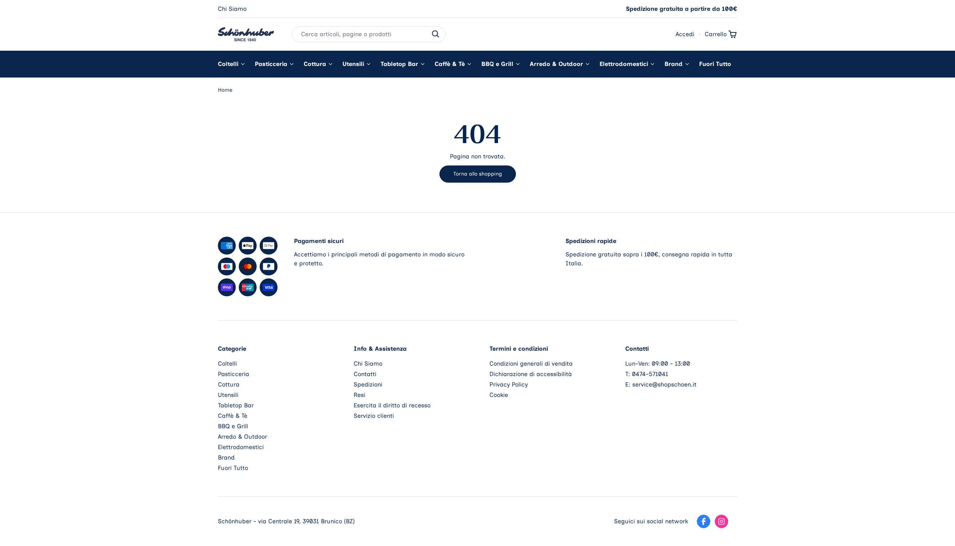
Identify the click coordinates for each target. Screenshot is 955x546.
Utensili (353, 63)
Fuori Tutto (715, 63)
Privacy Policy (508, 384)
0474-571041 (650, 374)
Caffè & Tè (450, 63)
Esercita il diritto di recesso (392, 405)
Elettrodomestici (623, 63)
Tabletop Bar (399, 63)
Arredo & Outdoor (556, 63)
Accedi (685, 34)
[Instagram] (721, 521)
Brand (673, 63)
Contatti (365, 374)
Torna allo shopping (477, 174)
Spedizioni (368, 384)
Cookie (498, 394)
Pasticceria (271, 63)
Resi (359, 394)
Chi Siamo (232, 8)
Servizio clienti (374, 415)
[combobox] (368, 34)
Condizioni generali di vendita (531, 363)
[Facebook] (703, 521)
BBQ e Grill (497, 63)
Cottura (315, 63)
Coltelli (228, 63)
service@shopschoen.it (664, 384)
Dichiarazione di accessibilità (530, 374)
